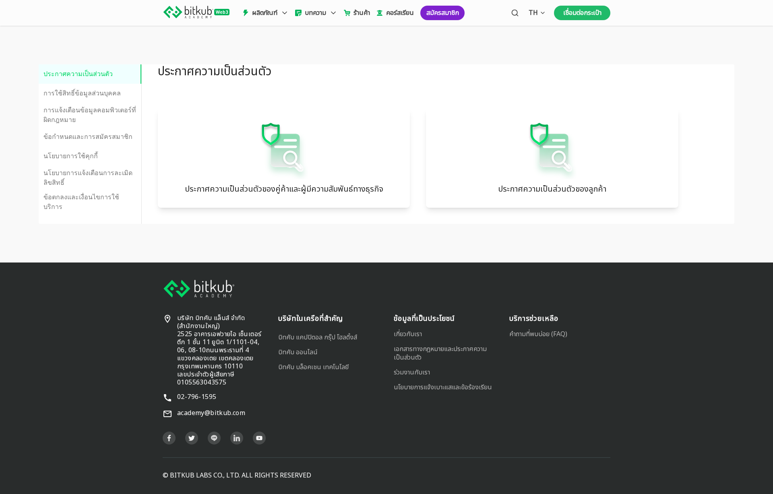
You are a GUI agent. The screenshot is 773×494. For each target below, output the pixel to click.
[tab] (90, 74)
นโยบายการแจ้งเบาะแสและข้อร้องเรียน (443, 387)
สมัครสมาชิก (442, 13)
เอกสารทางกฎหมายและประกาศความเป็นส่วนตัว (440, 353)
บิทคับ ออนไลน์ (298, 352)
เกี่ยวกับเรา (408, 334)
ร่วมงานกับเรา (412, 372)
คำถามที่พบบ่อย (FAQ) (538, 334)
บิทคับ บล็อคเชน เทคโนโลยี (313, 367)
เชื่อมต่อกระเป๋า (582, 13)
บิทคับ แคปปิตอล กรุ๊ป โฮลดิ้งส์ (317, 337)
